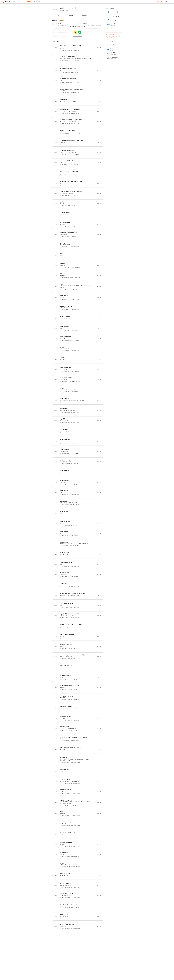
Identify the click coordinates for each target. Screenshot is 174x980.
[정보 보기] (65, 21)
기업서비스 (165, 1)
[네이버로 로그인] (79, 32)
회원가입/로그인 (159, 1)
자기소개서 (22, 1)
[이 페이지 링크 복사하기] (75, 8)
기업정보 (29, 1)
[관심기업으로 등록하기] (72, 8)
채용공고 (15, 1)
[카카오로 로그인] (75, 32)
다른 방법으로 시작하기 (77, 36)
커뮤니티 (41, 1)
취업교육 (35, 1)
